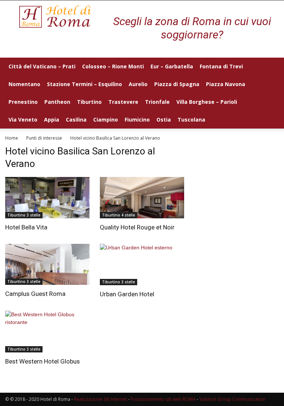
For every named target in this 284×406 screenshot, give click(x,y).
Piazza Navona (225, 84)
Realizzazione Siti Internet (100, 399)
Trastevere (123, 101)
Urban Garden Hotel (127, 294)
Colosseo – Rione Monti (113, 66)
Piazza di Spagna (176, 84)
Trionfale (157, 101)
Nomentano (24, 84)
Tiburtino (89, 101)
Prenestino (23, 101)
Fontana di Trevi (221, 66)
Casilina (76, 119)
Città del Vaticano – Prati (42, 66)
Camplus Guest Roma (35, 293)
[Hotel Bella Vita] (47, 197)
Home (11, 138)
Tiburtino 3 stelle (23, 215)
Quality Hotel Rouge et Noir (137, 227)
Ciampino (105, 119)
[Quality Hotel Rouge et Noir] (142, 197)
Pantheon (57, 101)
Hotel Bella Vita (26, 227)
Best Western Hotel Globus (42, 361)
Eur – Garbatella (172, 66)
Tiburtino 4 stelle (118, 215)
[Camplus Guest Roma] (47, 264)
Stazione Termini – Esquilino (84, 84)
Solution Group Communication (232, 399)
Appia (51, 119)
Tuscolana (191, 119)
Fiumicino (137, 119)
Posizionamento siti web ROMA (163, 399)
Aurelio (138, 84)
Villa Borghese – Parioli (206, 101)
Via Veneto (23, 119)
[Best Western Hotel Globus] (47, 331)
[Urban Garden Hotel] (142, 265)
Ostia (163, 119)
